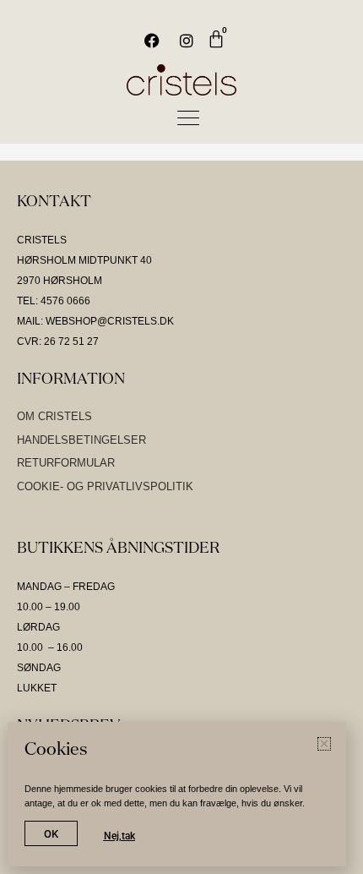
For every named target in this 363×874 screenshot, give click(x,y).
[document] (181, 437)
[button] (339, 45)
